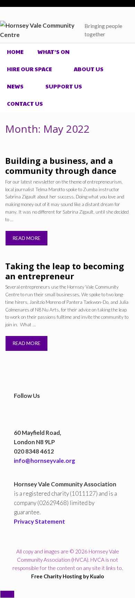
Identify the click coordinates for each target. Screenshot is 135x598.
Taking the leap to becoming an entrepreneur (64, 271)
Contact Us (25, 104)
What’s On (53, 52)
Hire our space (29, 69)
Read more (26, 238)
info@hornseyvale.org (44, 460)
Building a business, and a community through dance (60, 165)
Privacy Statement (39, 521)
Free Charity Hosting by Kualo (67, 576)
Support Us (63, 86)
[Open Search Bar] (124, 103)
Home (15, 52)
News (15, 86)
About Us (89, 69)
